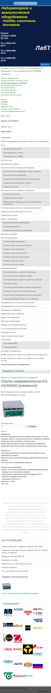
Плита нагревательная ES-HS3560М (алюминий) (20, 593)
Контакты (4, 104)
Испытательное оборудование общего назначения (22, 295)
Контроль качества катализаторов (16, 257)
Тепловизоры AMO (10, 343)
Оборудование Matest (9, 268)
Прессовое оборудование (10, 321)
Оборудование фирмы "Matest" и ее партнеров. (21, 299)
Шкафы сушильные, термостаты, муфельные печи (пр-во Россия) (22, 359)
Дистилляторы (6, 160)
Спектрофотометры (8, 332)
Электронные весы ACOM (13, 153)
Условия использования (10, 109)
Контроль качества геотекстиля (15, 253)
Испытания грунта (10, 283)
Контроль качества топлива (13, 264)
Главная (12, 68)
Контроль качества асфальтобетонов (17, 245)
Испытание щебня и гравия (11, 95)
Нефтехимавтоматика (9, 238)
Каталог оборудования (9, 78)
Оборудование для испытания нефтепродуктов (19, 306)
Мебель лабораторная (9, 219)
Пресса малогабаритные (10, 317)
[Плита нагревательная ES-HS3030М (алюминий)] (13, 420)
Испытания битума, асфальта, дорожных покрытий (22, 280)
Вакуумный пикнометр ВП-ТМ (13, 556)
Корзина (4, 99)
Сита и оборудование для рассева (14, 329)
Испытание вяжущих (8, 90)
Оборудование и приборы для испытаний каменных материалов (22, 203)
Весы (3, 145)
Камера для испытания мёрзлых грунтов (16, 212)
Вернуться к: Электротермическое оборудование (19, 377)
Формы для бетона (10, 187)
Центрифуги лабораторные (11, 351)
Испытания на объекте (11, 194)
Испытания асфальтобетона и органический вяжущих (21, 208)
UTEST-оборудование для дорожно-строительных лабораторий (25, 141)
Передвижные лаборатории (11, 310)
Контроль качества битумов (13, 249)
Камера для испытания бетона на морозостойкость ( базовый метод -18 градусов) (25, 551)
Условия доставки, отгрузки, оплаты (14, 80)
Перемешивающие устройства (12, 314)
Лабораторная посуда (9, 215)
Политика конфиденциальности (13, 111)
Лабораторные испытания (13, 198)
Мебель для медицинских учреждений (17, 230)
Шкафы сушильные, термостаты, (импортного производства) (24, 355)
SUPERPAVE (6, 138)
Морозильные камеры (9, 234)
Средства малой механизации (12, 336)
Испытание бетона (8, 88)
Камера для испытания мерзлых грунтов (17, 564)
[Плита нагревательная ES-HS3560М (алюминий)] (7, 590)
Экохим (4, 431)
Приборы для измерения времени (13, 325)
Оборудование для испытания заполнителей (18, 302)
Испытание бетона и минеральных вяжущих (17, 168)
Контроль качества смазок (13, 261)
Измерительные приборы (10, 164)
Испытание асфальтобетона (11, 85)
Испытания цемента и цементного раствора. (20, 272)
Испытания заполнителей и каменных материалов (22, 287)
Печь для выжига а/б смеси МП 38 (15, 571)
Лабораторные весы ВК (12, 149)
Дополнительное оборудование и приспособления (22, 171)
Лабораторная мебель (11, 227)
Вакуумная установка (10, 560)
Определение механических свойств (17, 183)
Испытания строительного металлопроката (19, 291)
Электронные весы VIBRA (13, 156)
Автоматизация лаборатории (14, 242)
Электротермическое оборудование (15, 364)
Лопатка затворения (9, 567)
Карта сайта (5, 116)
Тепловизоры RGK (10, 347)
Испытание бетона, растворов (14, 175)
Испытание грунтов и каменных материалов (17, 190)
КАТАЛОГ (21, 68)
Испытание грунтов (8, 92)
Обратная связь (7, 107)
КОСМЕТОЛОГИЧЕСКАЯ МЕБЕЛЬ (16, 223)
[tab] (48, 370)
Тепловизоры (6, 340)
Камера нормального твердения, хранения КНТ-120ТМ (22, 546)
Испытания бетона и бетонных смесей (17, 276)
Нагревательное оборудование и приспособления (22, 179)
